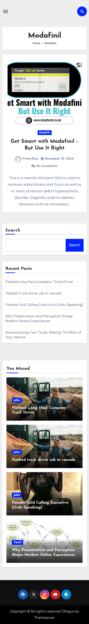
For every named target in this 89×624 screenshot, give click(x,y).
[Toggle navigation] (5, 11)
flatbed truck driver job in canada (33, 293)
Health (44, 132)
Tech (17, 542)
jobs (17, 400)
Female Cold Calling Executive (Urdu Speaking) (44, 305)
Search (13, 230)
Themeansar (44, 618)
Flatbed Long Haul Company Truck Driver (39, 282)
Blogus (68, 611)
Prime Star (30, 159)
